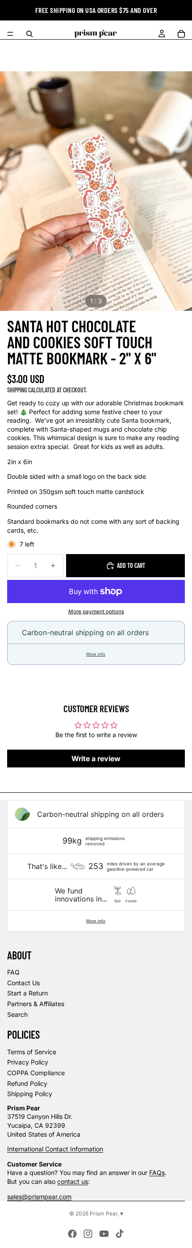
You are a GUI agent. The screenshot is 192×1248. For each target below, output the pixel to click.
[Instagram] (88, 1233)
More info (95, 654)
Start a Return (27, 993)
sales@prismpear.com (39, 1196)
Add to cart (131, 565)
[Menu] (10, 34)
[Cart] (181, 34)
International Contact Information (55, 1149)
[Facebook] (72, 1233)
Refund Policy (27, 1083)
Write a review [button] (96, 758)
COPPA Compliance (36, 1073)
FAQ (13, 972)
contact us (72, 1181)
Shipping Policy (29, 1093)
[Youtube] (104, 1233)
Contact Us (23, 983)
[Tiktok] (119, 1233)
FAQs (157, 1172)
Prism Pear (103, 1213)
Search (17, 1014)
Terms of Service (31, 1052)
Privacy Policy (27, 1062)
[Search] (29, 34)
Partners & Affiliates (35, 1003)
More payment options (96, 611)
